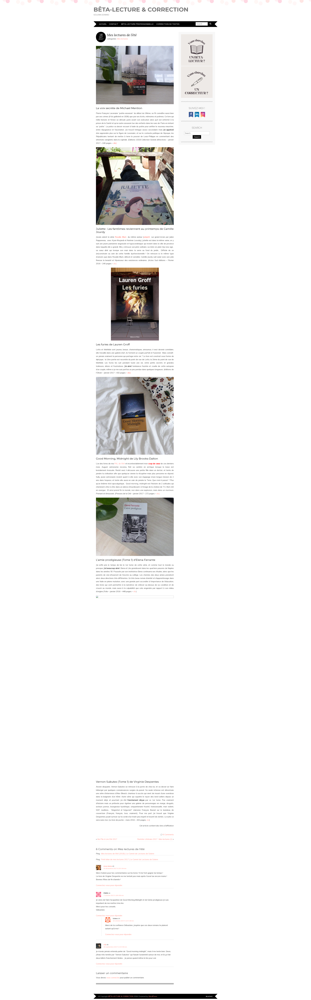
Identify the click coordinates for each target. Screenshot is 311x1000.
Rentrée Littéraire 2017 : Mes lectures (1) (154, 839)
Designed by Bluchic (209, 996)
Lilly (105, 944)
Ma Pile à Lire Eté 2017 (107, 839)
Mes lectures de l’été (122, 35)
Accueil (103, 24)
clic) (115, 263)
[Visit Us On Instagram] (203, 117)
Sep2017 (101, 38)
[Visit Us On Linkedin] (197, 117)
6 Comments (168, 834)
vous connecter (112, 977)
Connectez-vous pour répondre (109, 885)
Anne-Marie (108, 866)
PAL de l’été (119, 463)
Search (197, 137)
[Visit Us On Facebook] (191, 117)
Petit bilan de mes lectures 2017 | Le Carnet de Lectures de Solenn (129, 859)
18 (101, 35)
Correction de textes (167, 24)
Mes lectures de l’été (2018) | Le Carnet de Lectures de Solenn (127, 853)
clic (134, 591)
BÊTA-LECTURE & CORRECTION (141, 9)
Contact (113, 24)
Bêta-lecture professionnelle (137, 24)
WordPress (152, 996)
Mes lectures (122, 39)
